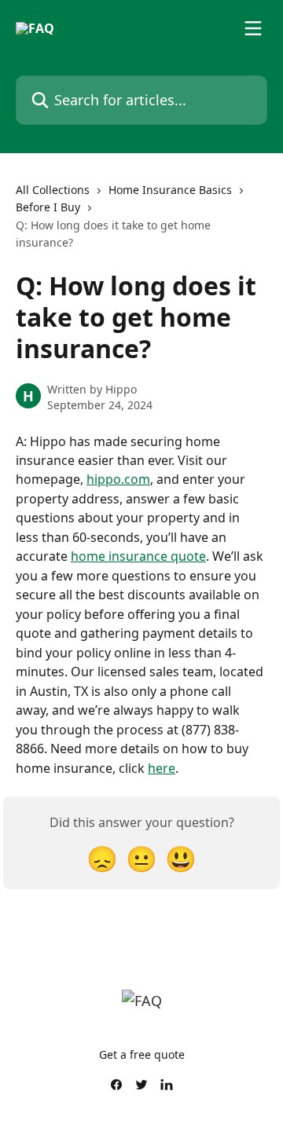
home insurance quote (138, 556)
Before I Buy (48, 206)
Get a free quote (142, 1054)
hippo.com (118, 479)
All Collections (53, 189)
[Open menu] (253, 28)
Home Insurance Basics (170, 189)
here (161, 768)
